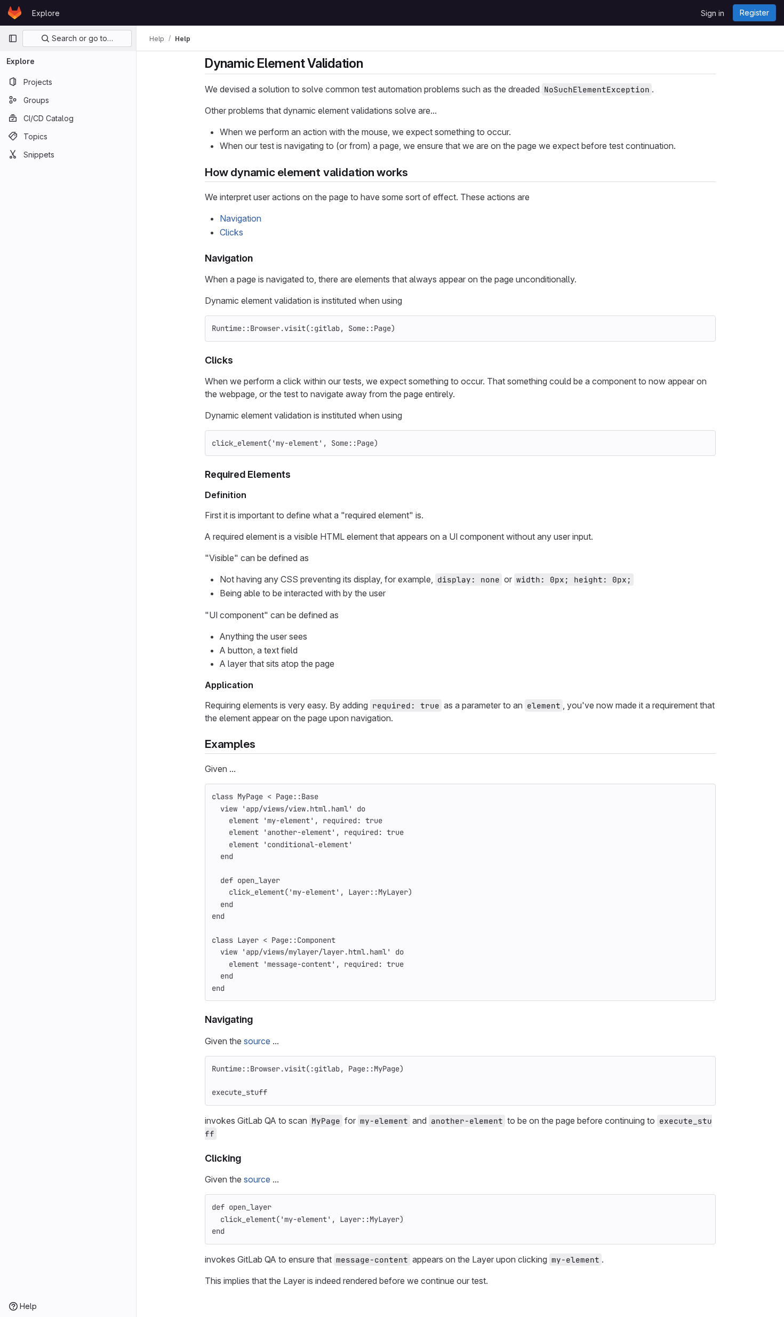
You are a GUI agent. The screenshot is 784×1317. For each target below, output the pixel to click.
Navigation (240, 218)
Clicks (231, 232)
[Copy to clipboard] (702, 328)
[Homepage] (14, 12)
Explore (46, 13)
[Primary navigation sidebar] (12, 38)
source (257, 1041)
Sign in (712, 13)
